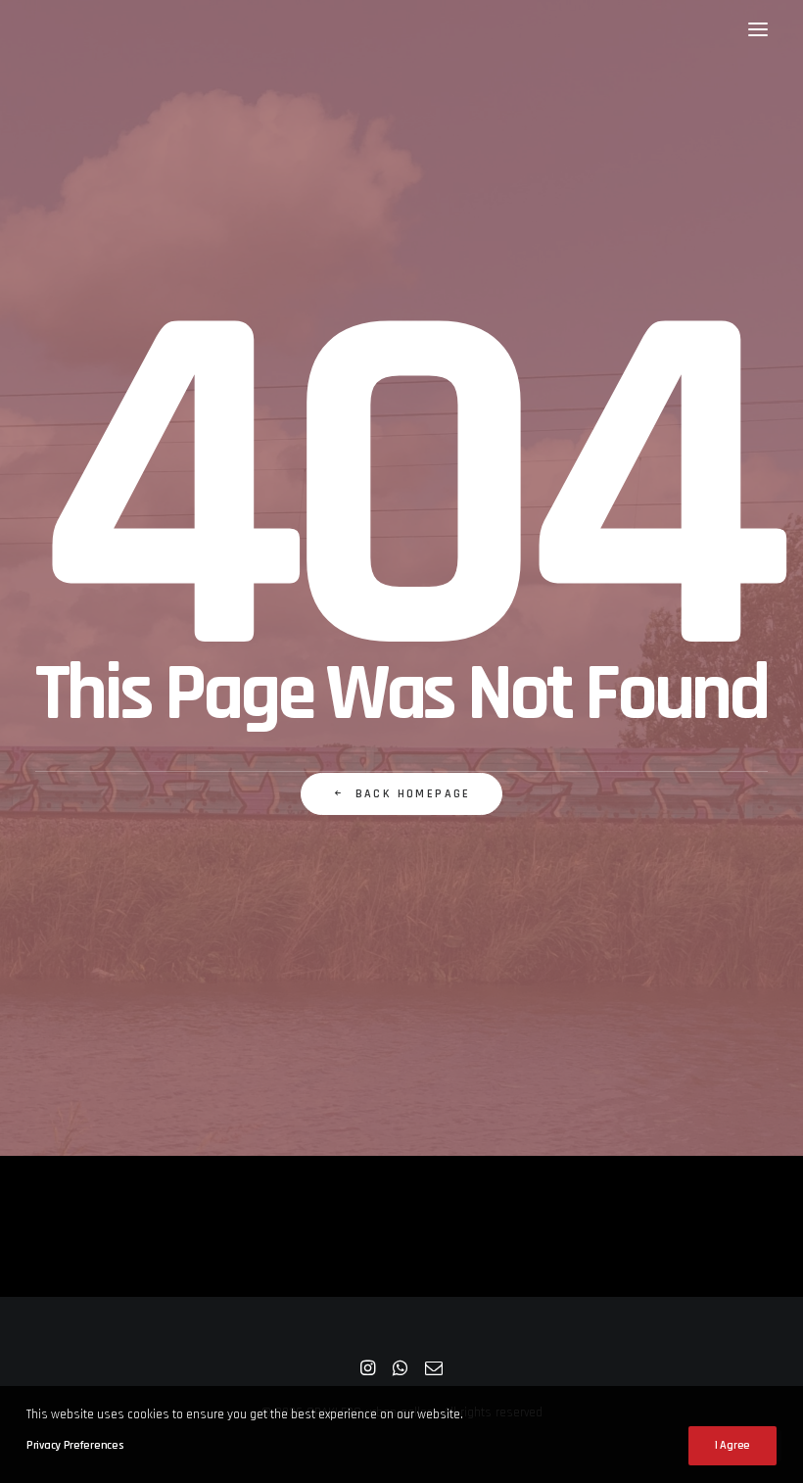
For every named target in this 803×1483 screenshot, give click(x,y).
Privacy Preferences (74, 1445)
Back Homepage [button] (413, 794)
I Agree (732, 1445)
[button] (758, 29)
